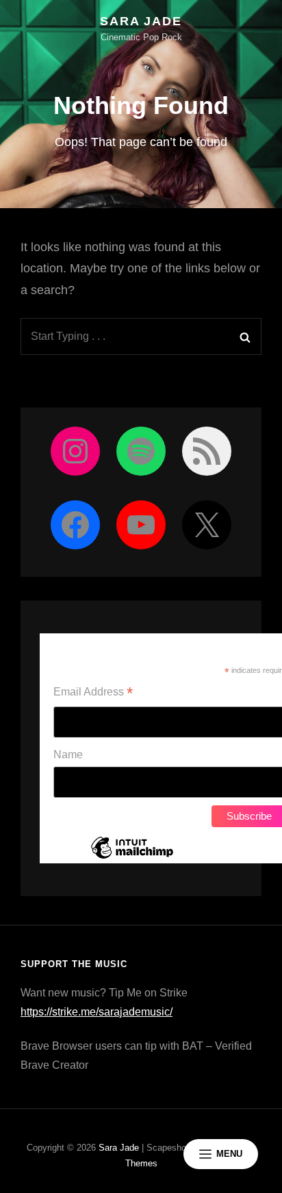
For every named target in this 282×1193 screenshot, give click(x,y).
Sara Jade (140, 21)
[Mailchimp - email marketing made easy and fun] (132, 857)
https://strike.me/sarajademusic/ (96, 1012)
